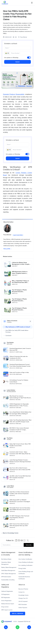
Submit (17, 62)
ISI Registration (5, 594)
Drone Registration (6, 600)
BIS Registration (5, 597)
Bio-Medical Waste (6, 559)
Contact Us (21, 592)
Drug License (4, 606)
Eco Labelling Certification (25, 565)
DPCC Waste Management (8, 573)
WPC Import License (6, 610)
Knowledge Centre (23, 595)
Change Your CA (23, 598)
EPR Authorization (6, 576)
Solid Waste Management (8, 570)
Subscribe (29, 545)
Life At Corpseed (23, 601)
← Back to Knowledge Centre (9, 533)
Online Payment (23, 607)
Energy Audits (22, 568)
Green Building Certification (26, 562)
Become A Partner (23, 589)
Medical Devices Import (7, 603)
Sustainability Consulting (7, 579)
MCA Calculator (23, 604)
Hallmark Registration (7, 591)
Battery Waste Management (8, 567)
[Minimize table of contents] (30, 321)
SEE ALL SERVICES (17, 613)
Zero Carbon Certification (25, 559)
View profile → (7, 248)
